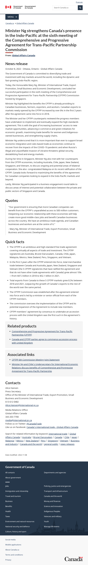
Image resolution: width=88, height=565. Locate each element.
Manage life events (51, 526)
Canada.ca (10, 23)
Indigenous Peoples (52, 511)
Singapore (53, 440)
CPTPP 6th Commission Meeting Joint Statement (36, 359)
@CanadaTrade (34, 423)
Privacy (8, 560)
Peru (43, 440)
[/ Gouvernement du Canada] (20, 7)
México (20, 440)
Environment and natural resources (19, 521)
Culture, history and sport (15, 531)
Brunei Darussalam (42, 437)
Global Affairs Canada (25, 23)
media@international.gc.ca (18, 420)
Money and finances (52, 501)
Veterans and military (52, 516)
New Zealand (32, 440)
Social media (10, 539)
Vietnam (64, 440)
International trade (58, 433)
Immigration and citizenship (16, 491)
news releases (67, 444)
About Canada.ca (12, 550)
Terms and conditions (14, 555)
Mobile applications (13, 545)
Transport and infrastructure (56, 491)
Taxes (7, 516)
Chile (66, 437)
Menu (11, 16)
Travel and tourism (13, 496)
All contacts (10, 472)
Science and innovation (53, 506)
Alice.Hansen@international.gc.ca (22, 405)
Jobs (7, 486)
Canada (58, 437)
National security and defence (17, 526)
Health (8, 511)
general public (51, 444)
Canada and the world (31, 444)
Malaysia (9, 440)
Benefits (8, 506)
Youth (46, 521)
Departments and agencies (55, 472)
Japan (74, 437)
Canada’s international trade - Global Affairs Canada (52, 427)
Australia (26, 437)
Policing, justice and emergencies (57, 486)
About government (13, 477)
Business (9, 501)
